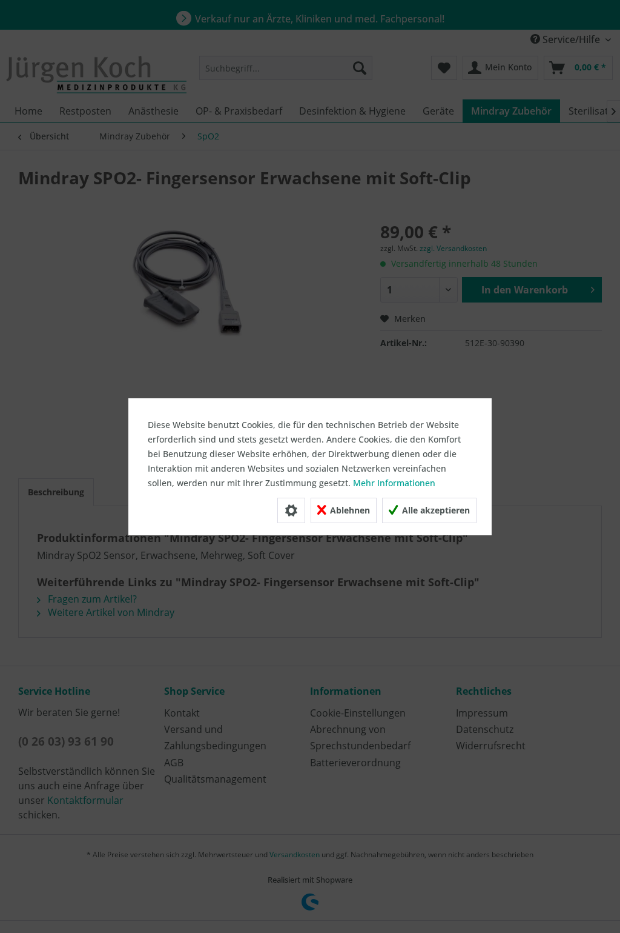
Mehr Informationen (394, 483)
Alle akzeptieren (435, 510)
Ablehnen (349, 510)
